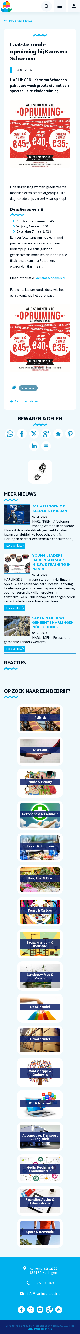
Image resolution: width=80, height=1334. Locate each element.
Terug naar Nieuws (20, 20)
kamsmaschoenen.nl (50, 278)
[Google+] (46, 434)
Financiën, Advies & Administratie (40, 1201)
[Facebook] (22, 434)
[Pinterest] (70, 434)
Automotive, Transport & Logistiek (40, 1137)
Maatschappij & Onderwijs (40, 1073)
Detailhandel (40, 1007)
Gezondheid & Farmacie (40, 814)
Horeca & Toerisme (40, 846)
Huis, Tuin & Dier (40, 878)
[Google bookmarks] (58, 434)
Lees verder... (14, 545)
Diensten (40, 750)
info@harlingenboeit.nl (43, 1293)
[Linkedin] (34, 446)
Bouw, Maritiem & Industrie (40, 944)
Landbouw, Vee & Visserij (40, 976)
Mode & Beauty (40, 782)
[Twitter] (34, 434)
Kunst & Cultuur (40, 910)
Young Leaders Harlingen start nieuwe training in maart (51, 562)
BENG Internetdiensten (40, 1328)
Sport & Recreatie (40, 1232)
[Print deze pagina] (46, 446)
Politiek (40, 718)
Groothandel (40, 1039)
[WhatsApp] (10, 434)
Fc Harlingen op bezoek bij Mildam (49, 509)
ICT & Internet (40, 1103)
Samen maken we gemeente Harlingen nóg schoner (53, 622)
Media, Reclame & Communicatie (40, 1169)
